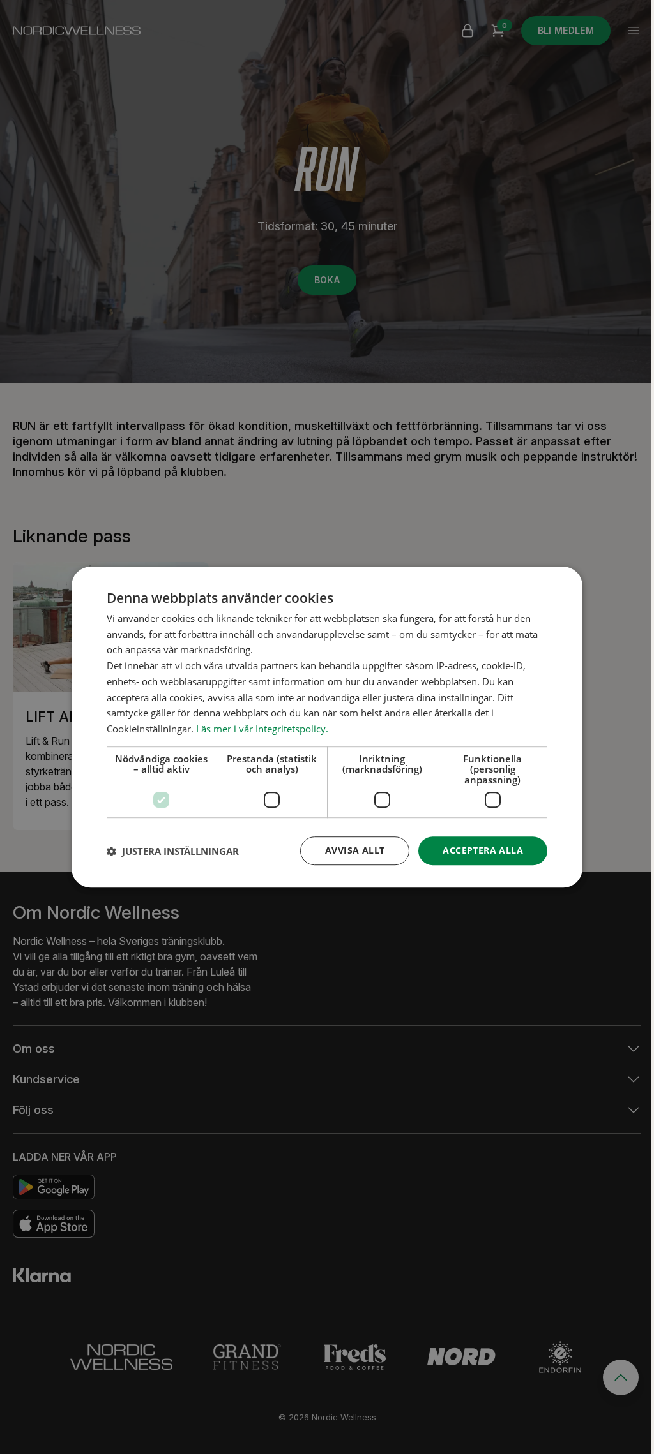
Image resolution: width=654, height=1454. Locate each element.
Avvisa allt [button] (354, 851)
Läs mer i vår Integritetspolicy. (262, 728)
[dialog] (327, 727)
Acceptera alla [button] (483, 851)
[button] (173, 851)
